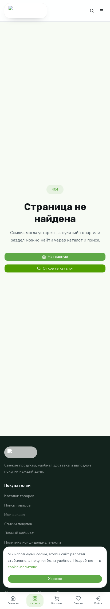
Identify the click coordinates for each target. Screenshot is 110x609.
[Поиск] (92, 10)
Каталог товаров (19, 496)
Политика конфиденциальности (32, 542)
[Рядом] (25, 10)
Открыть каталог (58, 268)
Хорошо (55, 578)
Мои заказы (14, 514)
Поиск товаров (17, 505)
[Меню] (101, 10)
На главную (58, 256)
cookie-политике (22, 567)
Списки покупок (18, 524)
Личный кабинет (19, 533)
